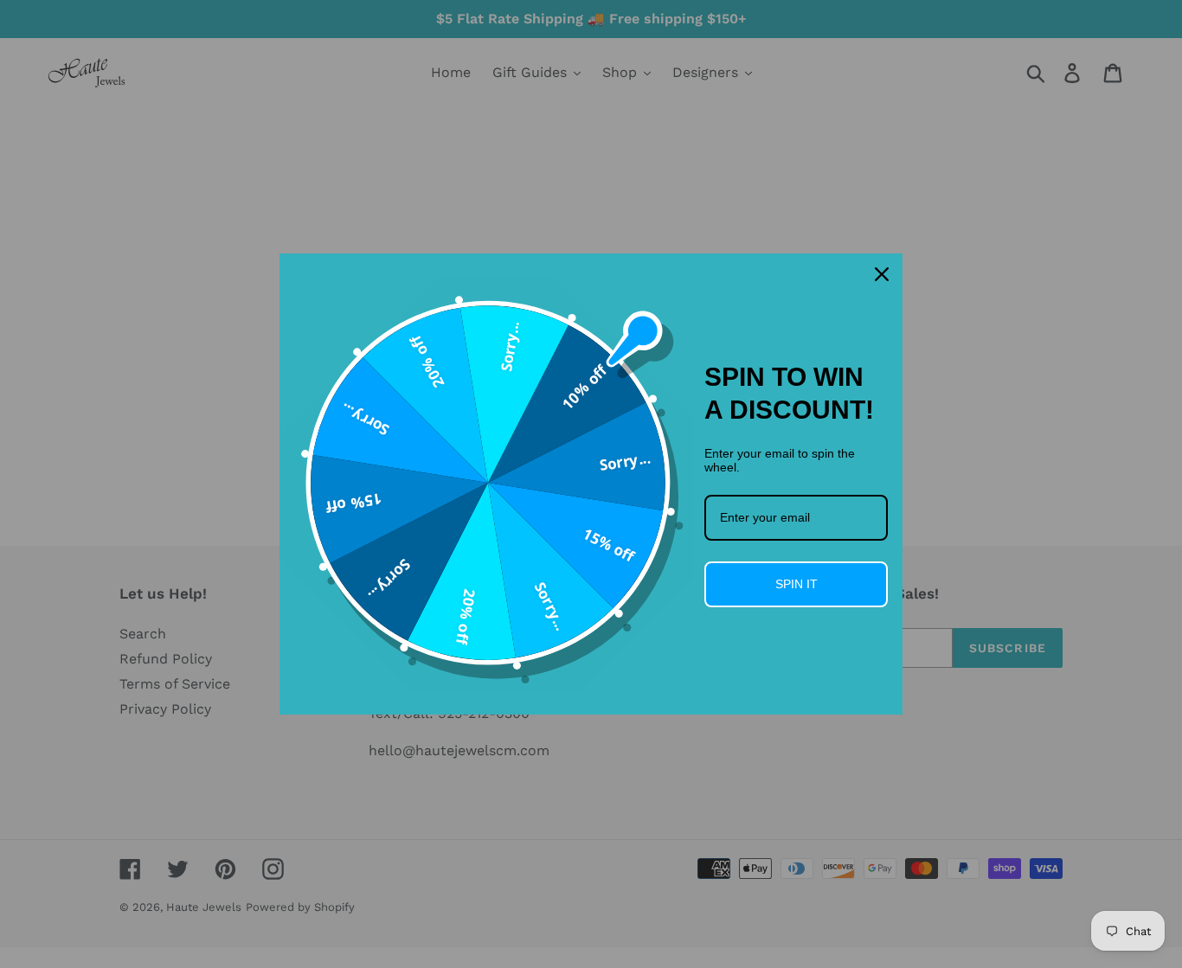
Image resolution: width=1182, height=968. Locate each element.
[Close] (882, 274)
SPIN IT (796, 584)
